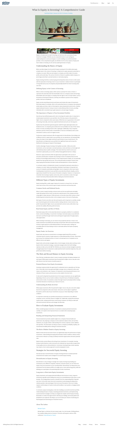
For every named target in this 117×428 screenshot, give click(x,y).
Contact (85, 424)
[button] (113, 3)
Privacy (90, 424)
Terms (96, 424)
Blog (79, 424)
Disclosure (102, 424)
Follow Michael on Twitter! (50, 415)
